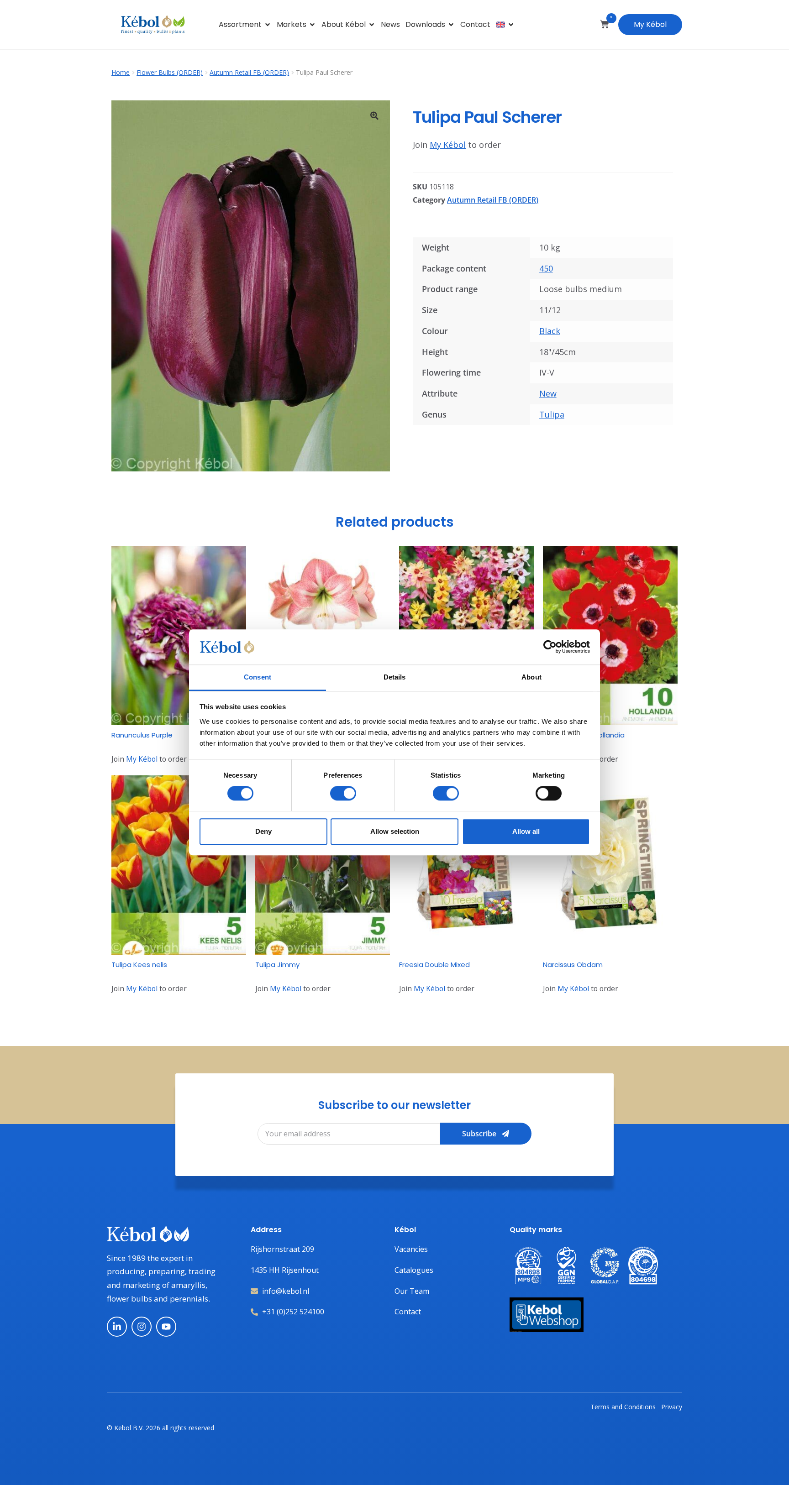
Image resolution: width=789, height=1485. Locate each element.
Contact (475, 24)
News (390, 24)
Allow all (526, 831)
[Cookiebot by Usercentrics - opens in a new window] (550, 647)
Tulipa (551, 414)
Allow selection (394, 831)
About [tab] (531, 677)
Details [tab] (395, 677)
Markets (291, 24)
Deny (263, 831)
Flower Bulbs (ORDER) (170, 72)
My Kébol (650, 24)
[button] (374, 115)
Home (120, 72)
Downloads (425, 24)
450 (546, 268)
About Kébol (343, 24)
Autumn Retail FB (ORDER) (249, 72)
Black (549, 330)
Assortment (240, 24)
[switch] (343, 793)
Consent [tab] (257, 677)
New (548, 393)
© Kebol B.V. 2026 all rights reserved (160, 1427)
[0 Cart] (604, 24)
